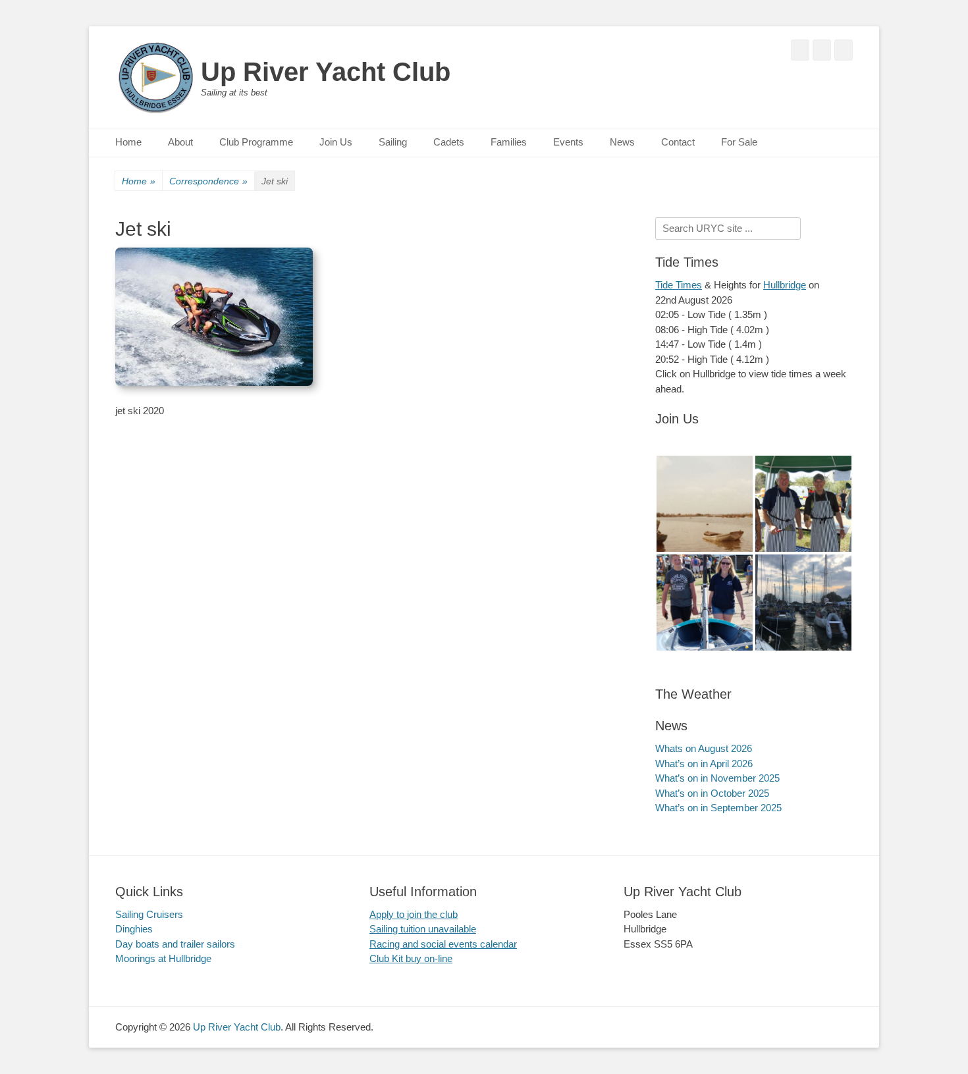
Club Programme (256, 142)
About (180, 142)
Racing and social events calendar (443, 944)
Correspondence (208, 181)
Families (509, 142)
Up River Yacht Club (325, 71)
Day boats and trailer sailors (175, 944)
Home (128, 142)
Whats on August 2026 (703, 748)
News (622, 142)
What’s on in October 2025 (712, 793)
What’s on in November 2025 (717, 778)
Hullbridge (784, 284)
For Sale (739, 142)
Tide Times (678, 284)
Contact (678, 142)
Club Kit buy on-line (410, 958)
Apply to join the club (413, 914)
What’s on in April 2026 (704, 763)
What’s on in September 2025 (718, 807)
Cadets (448, 142)
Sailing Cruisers (149, 914)
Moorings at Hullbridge (163, 958)
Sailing (393, 142)
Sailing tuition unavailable (422, 928)
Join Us (335, 142)
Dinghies (134, 928)
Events (568, 142)
